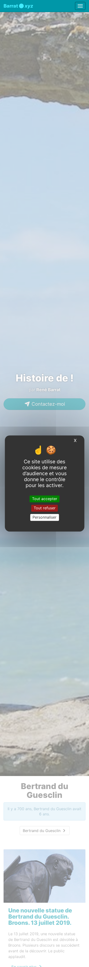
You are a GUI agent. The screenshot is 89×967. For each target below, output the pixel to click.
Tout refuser (45, 508)
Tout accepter (44, 498)
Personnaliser (44, 517)
